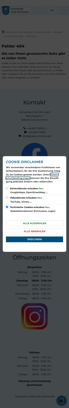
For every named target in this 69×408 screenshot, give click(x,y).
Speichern (34, 239)
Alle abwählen (34, 231)
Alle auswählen (34, 223)
